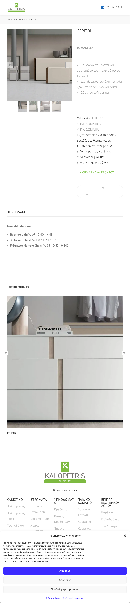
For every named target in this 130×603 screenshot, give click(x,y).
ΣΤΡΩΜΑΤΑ (38, 499)
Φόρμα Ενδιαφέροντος (97, 172)
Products (20, 19)
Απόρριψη (65, 580)
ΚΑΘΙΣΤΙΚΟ (15, 499)
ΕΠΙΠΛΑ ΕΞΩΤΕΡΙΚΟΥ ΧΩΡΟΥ (110, 502)
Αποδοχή (65, 570)
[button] (125, 535)
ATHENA (12, 433)
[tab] (65, 212)
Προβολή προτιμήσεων (65, 589)
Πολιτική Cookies (53, 598)
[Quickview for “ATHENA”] (65, 362)
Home (10, 19)
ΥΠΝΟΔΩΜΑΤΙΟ (88, 129)
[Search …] (109, 8)
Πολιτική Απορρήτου (73, 598)
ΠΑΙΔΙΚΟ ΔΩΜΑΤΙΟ (85, 501)
